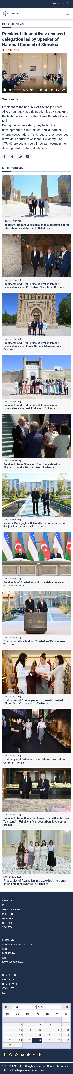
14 (59, 1030)
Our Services (10, 984)
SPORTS (6, 949)
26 (40, 1040)
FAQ (4, 993)
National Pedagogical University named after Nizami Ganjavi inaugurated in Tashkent (35, 525)
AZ (50, 3)
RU (54, 3)
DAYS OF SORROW (12, 962)
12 (40, 1030)
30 (9, 1045)
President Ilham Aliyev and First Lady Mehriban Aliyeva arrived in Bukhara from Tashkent (32, 466)
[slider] (15, 89)
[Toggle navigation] (66, 13)
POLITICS (7, 914)
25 (29, 1040)
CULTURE (7, 923)
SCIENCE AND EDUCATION (17, 944)
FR (67, 3)
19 (40, 1035)
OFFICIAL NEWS (13, 24)
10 (20, 1030)
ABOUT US (8, 979)
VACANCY (8, 988)
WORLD (6, 958)
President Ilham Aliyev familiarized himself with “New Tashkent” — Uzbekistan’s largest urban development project (36, 821)
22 (68, 1035)
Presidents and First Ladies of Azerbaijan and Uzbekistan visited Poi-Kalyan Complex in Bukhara (33, 285)
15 (68, 1030)
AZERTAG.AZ (9, 900)
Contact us (9, 975)
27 (49, 1040)
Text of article (10, 99)
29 (68, 1040)
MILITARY (7, 918)
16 (9, 1035)
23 (9, 1040)
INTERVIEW (8, 953)
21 (59, 1035)
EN (58, 3)
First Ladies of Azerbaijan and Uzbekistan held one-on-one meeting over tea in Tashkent (34, 882)
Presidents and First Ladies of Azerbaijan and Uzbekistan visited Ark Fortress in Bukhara (31, 407)
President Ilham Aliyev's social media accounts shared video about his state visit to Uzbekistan (36, 226)
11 (30, 1030)
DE (63, 3)
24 (20, 1040)
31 (20, 1045)
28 (59, 1040)
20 (49, 1035)
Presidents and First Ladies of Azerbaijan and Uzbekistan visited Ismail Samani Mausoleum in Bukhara (32, 346)
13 (49, 1030)
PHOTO (6, 905)
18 (29, 1035)
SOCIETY (7, 927)
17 (20, 1035)
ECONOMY (8, 940)
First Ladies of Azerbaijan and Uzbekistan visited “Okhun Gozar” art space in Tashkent (33, 702)
